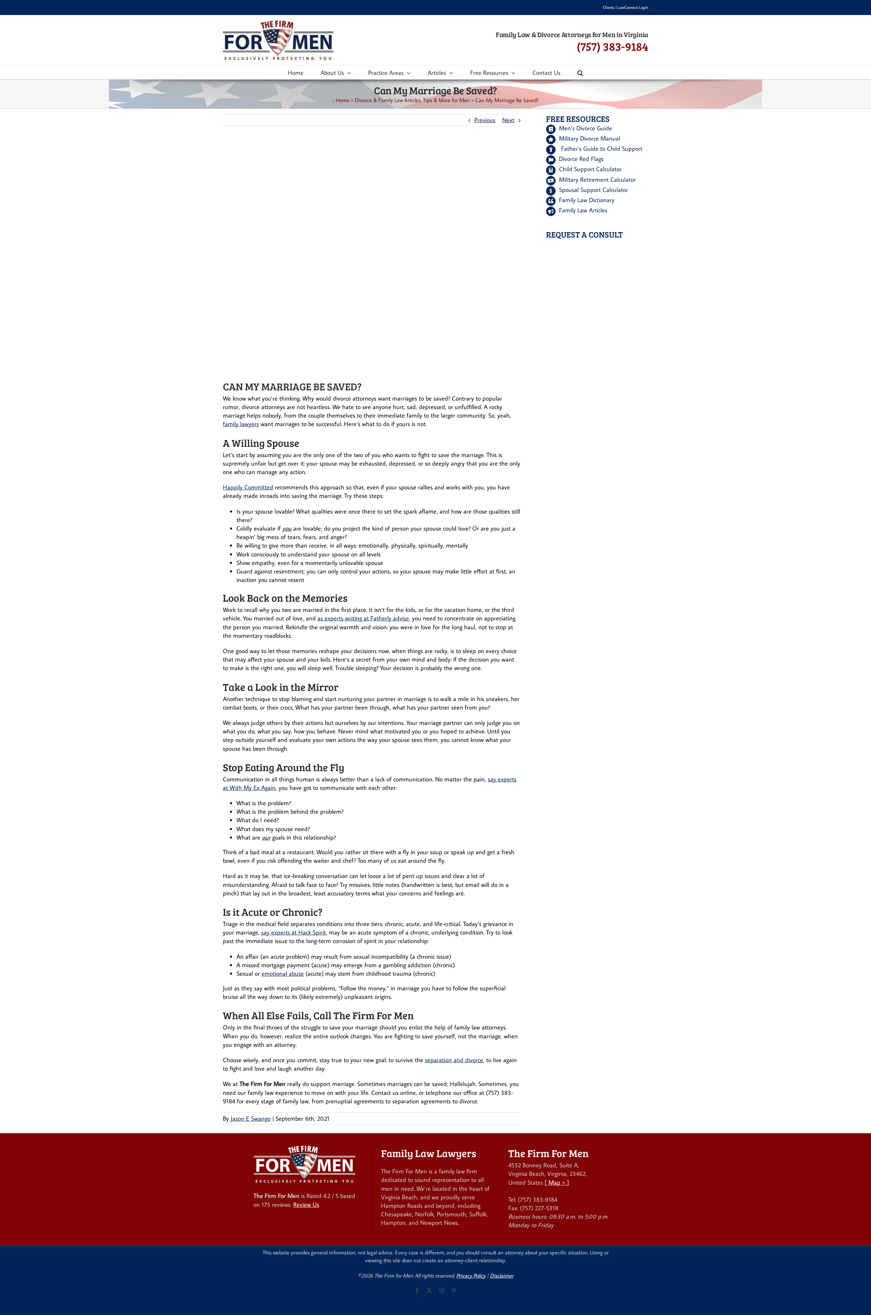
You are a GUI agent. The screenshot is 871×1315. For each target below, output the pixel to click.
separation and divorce (454, 1060)
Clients (608, 7)
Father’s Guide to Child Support (601, 148)
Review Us (306, 1204)
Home (342, 100)
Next (508, 120)
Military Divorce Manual (589, 138)
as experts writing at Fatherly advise (363, 618)
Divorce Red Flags (581, 159)
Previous (484, 120)
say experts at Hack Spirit (293, 932)
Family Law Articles (583, 210)
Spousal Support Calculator (593, 190)
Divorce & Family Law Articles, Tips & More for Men (412, 100)
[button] (580, 72)
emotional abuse (283, 973)
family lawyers (241, 424)
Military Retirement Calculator (597, 179)
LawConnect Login (633, 7)
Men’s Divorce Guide (585, 128)
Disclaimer (501, 1275)
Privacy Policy (471, 1275)
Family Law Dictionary (586, 200)
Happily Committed (248, 487)
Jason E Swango (250, 1118)
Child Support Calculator (590, 169)
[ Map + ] (557, 1182)
